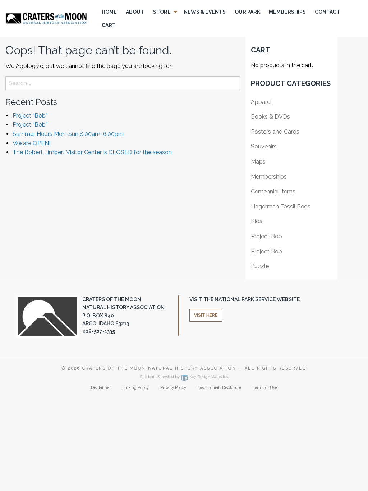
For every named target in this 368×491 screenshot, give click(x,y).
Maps (258, 161)
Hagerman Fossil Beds (280, 206)
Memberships (269, 176)
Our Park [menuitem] (247, 12)
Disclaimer (101, 387)
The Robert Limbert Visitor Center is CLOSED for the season (92, 152)
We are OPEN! (31, 143)
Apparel (261, 101)
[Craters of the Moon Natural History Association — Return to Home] (46, 18)
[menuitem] (109, 11)
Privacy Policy (173, 387)
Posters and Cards (275, 131)
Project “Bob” (30, 115)
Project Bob (266, 236)
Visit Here (205, 315)
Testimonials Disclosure (219, 387)
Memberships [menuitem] (287, 12)
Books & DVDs (270, 116)
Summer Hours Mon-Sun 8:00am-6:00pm (68, 133)
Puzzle (260, 266)
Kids (256, 221)
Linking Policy (135, 387)
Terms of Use (265, 387)
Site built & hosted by (184, 377)
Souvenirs (264, 146)
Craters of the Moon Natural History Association (159, 368)
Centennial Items (273, 191)
